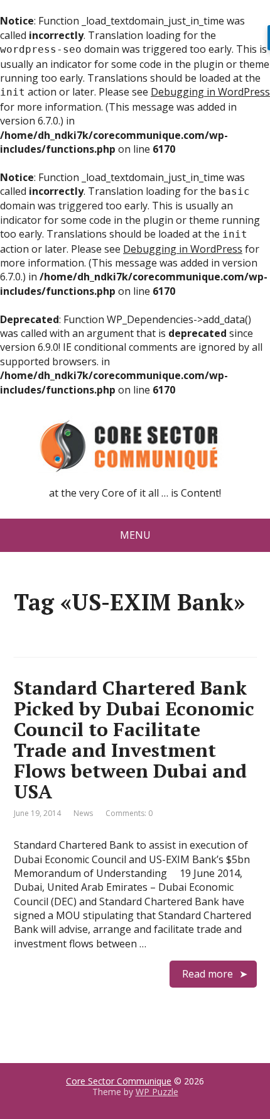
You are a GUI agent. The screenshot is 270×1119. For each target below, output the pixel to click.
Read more (207, 974)
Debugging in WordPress (210, 92)
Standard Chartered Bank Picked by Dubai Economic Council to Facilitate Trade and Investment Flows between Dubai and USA (134, 739)
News (83, 813)
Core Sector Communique (118, 1081)
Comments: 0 (129, 813)
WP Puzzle (157, 1092)
